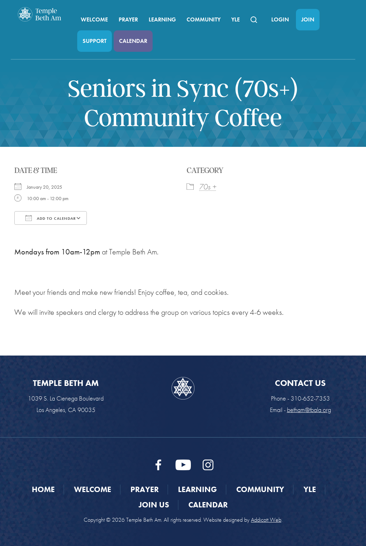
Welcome (94, 19)
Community (204, 19)
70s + (207, 187)
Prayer (128, 19)
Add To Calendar (55, 218)
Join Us (154, 505)
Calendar (133, 41)
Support (95, 41)
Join (307, 19)
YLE (235, 19)
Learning (162, 19)
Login (280, 19)
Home (43, 489)
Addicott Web (266, 519)
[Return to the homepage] (39, 14)
